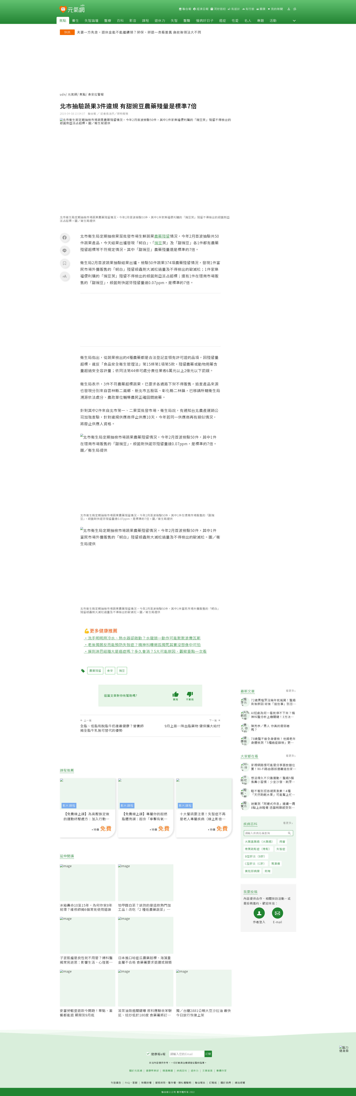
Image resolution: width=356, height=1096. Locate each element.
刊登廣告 (116, 1082)
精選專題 (168, 1070)
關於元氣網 (135, 1070)
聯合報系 (200, 1082)
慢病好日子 (205, 20)
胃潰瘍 (275, 863)
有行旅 (249, 9)
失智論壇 (92, 20)
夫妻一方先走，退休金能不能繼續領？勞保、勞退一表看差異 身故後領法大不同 (139, 32)
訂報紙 (213, 1082)
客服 (135, 1082)
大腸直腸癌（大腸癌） (260, 841)
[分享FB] (64, 237)
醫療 (107, 20)
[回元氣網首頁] (76, 9)
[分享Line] (64, 250)
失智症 (280, 849)
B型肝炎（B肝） (256, 856)
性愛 (235, 20)
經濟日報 (202, 9)
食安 (110, 670)
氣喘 (268, 871)
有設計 (235, 9)
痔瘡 (282, 841)
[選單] (294, 9)
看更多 (290, 690)
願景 (262, 9)
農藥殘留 (162, 236)
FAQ (127, 1082)
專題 (260, 20)
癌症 (222, 20)
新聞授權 (146, 1082)
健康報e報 (158, 1054)
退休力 (160, 20)
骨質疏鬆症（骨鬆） (258, 849)
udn (63, 94)
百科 (120, 20)
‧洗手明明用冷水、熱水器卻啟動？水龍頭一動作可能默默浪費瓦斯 (142, 638)
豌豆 (158, 242)
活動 (273, 20)
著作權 (172, 1082)
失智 (174, 20)
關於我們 (226, 1082)
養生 (75, 20)
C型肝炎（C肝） (255, 863)
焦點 (62, 20)
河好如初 (219, 9)
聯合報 (186, 9)
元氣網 (72, 94)
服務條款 (160, 1082)
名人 (247, 20)
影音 (132, 20)
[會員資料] (288, 9)
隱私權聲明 (184, 1082)
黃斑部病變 (252, 871)
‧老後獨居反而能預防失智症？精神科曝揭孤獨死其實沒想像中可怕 (142, 644)
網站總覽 (240, 1082)
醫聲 (186, 20)
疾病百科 (182, 1070)
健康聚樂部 (152, 1070)
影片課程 (69, 805)
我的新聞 (276, 9)
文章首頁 (207, 1070)
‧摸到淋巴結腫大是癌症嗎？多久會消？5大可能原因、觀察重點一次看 (145, 651)
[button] (294, 20)
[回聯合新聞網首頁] (63, 9)
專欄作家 (221, 1070)
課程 (145, 20)
